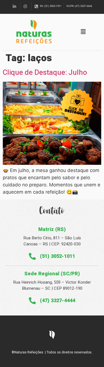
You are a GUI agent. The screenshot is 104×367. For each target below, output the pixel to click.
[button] (83, 32)
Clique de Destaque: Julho (45, 72)
